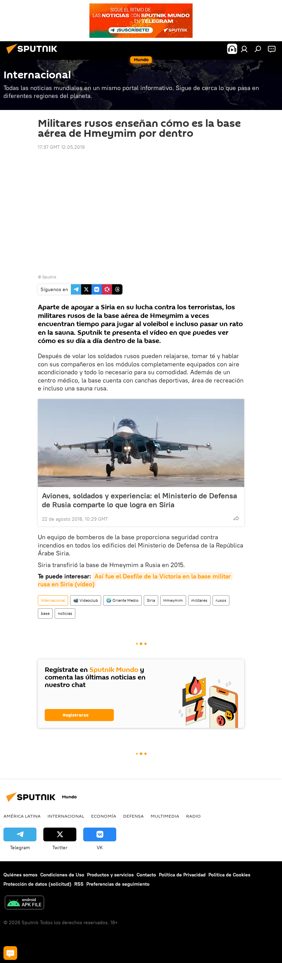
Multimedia (165, 816)
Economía (103, 816)
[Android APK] (24, 903)
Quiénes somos (20, 875)
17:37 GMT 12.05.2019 (61, 147)
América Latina (22, 816)
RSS (79, 884)
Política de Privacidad (182, 875)
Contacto (146, 875)
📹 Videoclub (85, 600)
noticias (65, 613)
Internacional (53, 600)
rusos (221, 600)
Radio (193, 816)
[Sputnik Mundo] (33, 55)
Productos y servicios (110, 875)
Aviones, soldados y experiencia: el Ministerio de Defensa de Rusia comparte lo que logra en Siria (139, 500)
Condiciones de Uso (62, 875)
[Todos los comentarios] (10, 953)
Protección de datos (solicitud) (37, 884)
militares (199, 600)
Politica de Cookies (229, 875)
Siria (151, 600)
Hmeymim (173, 600)
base (45, 613)
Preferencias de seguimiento (118, 884)
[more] (236, 518)
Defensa (133, 816)
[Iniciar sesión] (244, 49)
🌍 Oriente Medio (122, 600)
